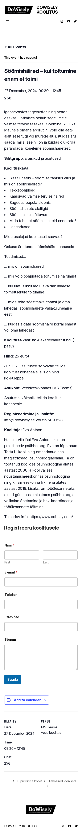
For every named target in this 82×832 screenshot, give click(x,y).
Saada (12, 679)
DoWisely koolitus (47, 10)
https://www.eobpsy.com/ (51, 516)
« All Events (15, 47)
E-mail (10, 572)
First (7, 562)
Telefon (10, 595)
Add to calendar (27, 700)
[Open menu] (7, 21)
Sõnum (10, 640)
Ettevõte (11, 617)
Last (46, 562)
